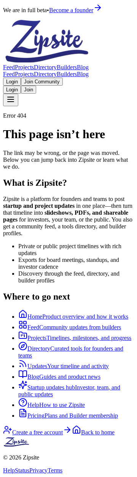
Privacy (38, 470)
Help (9, 470)
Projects (24, 67)
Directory (45, 67)
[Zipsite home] (16, 444)
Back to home (98, 432)
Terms (55, 470)
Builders (67, 67)
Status (22, 470)
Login (12, 82)
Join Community (42, 82)
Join (28, 90)
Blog (83, 67)
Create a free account (37, 432)
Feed (9, 67)
